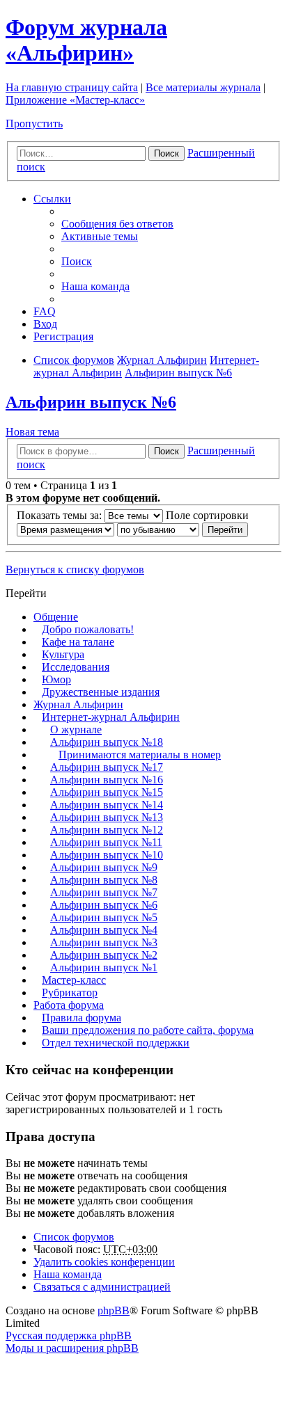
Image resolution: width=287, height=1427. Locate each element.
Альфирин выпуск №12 (106, 830)
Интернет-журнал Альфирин (111, 717)
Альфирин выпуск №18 (106, 742)
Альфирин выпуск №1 (103, 967)
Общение (55, 617)
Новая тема (32, 432)
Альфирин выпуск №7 (103, 892)
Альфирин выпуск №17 (106, 767)
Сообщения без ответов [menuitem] (117, 224)
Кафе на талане (78, 642)
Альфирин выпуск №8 (103, 880)
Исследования (75, 667)
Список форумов (73, 1237)
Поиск (166, 153)
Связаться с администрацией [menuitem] (102, 1287)
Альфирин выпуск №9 (103, 867)
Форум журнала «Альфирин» (86, 40)
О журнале (76, 729)
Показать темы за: (60, 515)
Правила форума (81, 1017)
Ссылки (52, 199)
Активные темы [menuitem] (99, 236)
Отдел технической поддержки (115, 1043)
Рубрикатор (70, 992)
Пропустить (34, 123)
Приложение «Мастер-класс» (75, 100)
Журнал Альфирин (78, 704)
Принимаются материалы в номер (140, 754)
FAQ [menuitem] (44, 311)
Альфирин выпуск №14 (106, 805)
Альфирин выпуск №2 (103, 955)
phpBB (114, 1310)
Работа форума (68, 1005)
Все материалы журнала (203, 87)
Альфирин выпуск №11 (106, 842)
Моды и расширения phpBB (72, 1348)
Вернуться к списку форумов (75, 569)
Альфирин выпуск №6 (91, 402)
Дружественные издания (101, 692)
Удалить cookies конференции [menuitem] (104, 1262)
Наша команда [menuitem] (95, 286)
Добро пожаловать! (88, 629)
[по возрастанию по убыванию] (158, 529)
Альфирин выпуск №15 (106, 792)
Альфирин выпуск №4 (103, 930)
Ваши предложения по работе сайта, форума (148, 1030)
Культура (63, 654)
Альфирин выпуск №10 (106, 855)
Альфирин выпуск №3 (103, 942)
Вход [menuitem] (45, 324)
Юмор (56, 679)
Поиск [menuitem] (76, 261)
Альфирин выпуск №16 (106, 780)
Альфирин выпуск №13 (106, 817)
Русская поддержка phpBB (69, 1335)
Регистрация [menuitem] (63, 336)
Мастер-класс (74, 980)
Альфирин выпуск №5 (103, 917)
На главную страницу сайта (72, 87)
